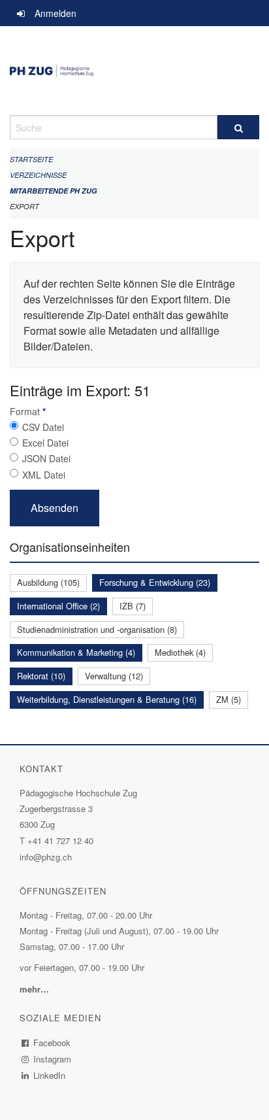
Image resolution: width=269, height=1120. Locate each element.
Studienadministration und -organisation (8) (97, 629)
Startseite (31, 159)
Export (24, 206)
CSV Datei (43, 426)
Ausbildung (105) (48, 582)
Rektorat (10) (41, 676)
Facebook (52, 1042)
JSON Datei (46, 458)
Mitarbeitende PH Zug (53, 190)
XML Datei (43, 474)
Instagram (52, 1059)
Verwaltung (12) (114, 676)
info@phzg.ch (46, 857)
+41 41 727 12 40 (60, 840)
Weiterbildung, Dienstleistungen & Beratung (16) (107, 699)
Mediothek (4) (180, 652)
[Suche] (238, 127)
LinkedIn (50, 1075)
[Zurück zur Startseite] (134, 70)
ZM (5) (228, 699)
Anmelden (55, 13)
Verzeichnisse (38, 175)
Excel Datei (45, 442)
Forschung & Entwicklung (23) (154, 582)
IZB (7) (132, 606)
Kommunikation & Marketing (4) (76, 652)
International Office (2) (58, 606)
